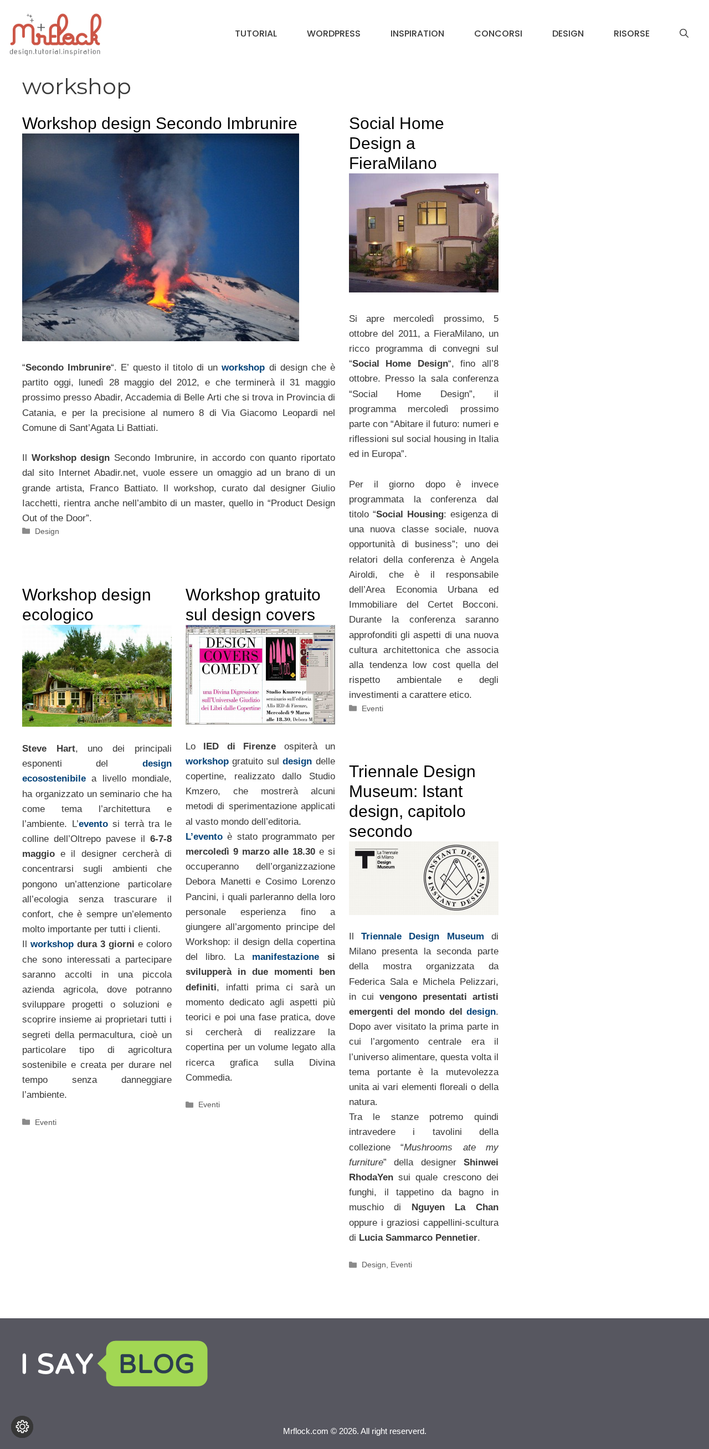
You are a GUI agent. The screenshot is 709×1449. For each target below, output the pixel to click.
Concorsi (498, 33)
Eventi (372, 708)
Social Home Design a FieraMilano (396, 143)
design (297, 761)
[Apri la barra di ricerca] (684, 34)
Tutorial (256, 33)
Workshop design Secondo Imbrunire (159, 123)
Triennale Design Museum (422, 936)
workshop (52, 944)
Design (568, 33)
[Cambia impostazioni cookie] (22, 1427)
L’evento (204, 836)
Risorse (632, 33)
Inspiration (417, 33)
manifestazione (285, 957)
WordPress (334, 33)
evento (93, 824)
